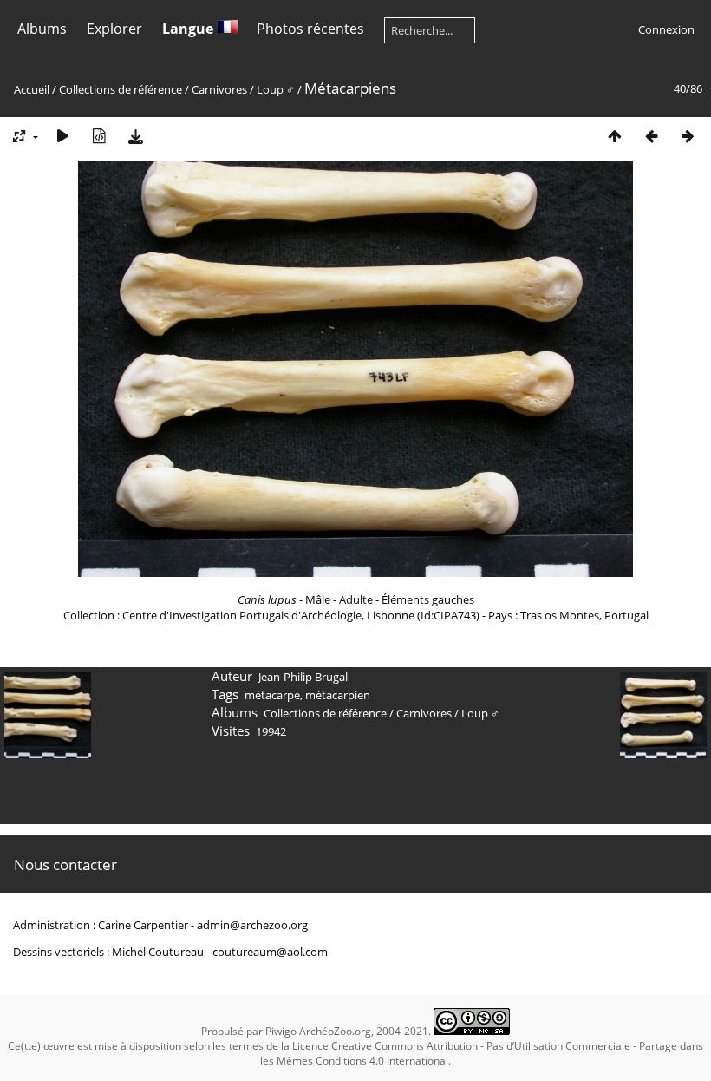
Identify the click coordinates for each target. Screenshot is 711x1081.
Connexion (666, 29)
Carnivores (219, 89)
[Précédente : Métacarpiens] (651, 136)
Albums (42, 28)
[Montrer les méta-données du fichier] (99, 136)
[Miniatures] (615, 136)
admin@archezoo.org (252, 925)
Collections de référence (120, 89)
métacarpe (272, 695)
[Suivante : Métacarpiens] (687, 136)
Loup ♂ (277, 89)
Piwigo (281, 1031)
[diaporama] (62, 136)
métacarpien (337, 695)
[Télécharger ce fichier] (135, 136)
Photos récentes (310, 28)
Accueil (31, 89)
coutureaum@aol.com (270, 952)
